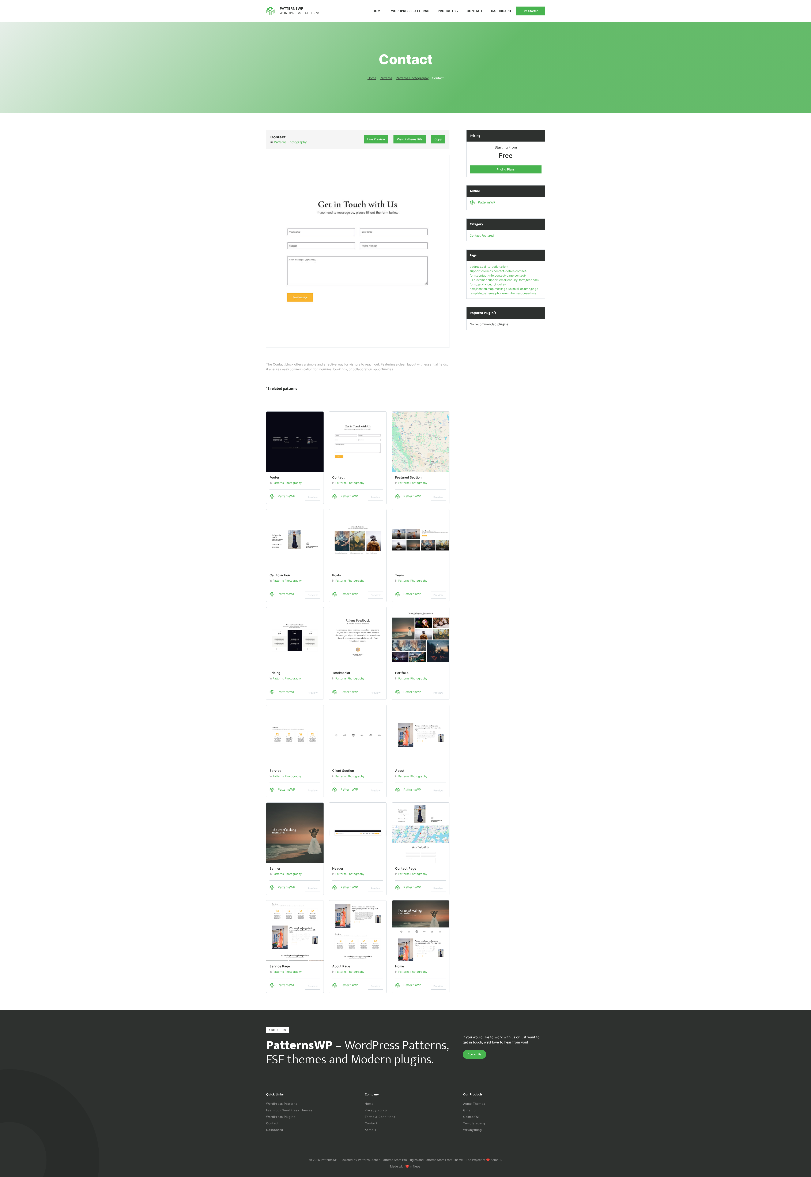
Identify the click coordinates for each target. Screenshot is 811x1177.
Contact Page (405, 868)
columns (487, 271)
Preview (313, 497)
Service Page (279, 966)
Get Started (531, 11)
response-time (526, 293)
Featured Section (408, 477)
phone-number (505, 293)
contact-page (504, 275)
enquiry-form (516, 280)
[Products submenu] (457, 11)
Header (337, 868)
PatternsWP (291, 8)
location (481, 288)
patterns (488, 293)
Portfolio (401, 673)
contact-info (485, 275)
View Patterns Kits (410, 139)
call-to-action (491, 266)
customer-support (486, 280)
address (475, 266)
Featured (488, 235)
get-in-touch (485, 284)
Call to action (279, 575)
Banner (274, 868)
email (502, 280)
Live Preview (376, 139)
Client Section (343, 771)
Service (275, 771)
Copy (438, 139)
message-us (503, 288)
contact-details (504, 271)
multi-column (521, 288)
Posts (336, 575)
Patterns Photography (412, 78)
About (399, 771)
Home (378, 11)
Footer (274, 477)
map (491, 288)
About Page (341, 966)
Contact (338, 477)
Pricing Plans (506, 169)
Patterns (386, 78)
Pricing (274, 673)
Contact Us (474, 1054)
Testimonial (341, 673)
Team (399, 575)
